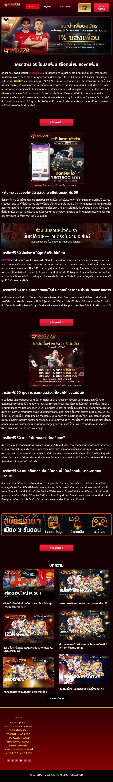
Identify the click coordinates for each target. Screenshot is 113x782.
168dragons (25, 726)
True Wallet (13, 738)
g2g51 (23, 722)
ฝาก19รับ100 (26, 753)
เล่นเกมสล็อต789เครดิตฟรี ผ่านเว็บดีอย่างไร (81, 689)
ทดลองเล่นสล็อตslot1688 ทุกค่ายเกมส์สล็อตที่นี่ (83, 603)
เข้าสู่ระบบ (47, 6)
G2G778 (5, 260)
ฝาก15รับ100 (24, 734)
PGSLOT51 (23, 745)
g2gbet (14, 722)
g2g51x (26, 738)
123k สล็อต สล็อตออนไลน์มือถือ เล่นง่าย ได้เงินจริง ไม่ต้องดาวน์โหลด (28, 649)
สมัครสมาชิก (65, 6)
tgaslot (11, 734)
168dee (25, 741)
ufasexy (23, 730)
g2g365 (13, 730)
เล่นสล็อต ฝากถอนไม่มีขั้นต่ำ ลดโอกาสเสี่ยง (25, 692)
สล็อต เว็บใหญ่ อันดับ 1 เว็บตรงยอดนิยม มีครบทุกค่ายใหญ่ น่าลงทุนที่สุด (27, 604)
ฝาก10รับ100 (10, 726)
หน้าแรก (32, 6)
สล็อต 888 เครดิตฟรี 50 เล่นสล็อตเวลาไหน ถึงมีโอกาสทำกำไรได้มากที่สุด (83, 645)
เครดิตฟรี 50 (35, 73)
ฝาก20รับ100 (13, 741)
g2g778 (12, 745)
